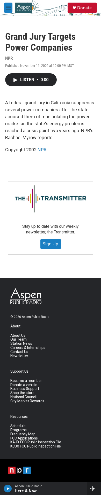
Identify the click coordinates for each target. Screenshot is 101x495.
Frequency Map (22, 434)
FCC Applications (24, 438)
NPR (42, 149)
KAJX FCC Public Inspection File (35, 442)
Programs (18, 430)
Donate (84, 7)
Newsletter (19, 356)
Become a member (26, 381)
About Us (17, 335)
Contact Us (19, 352)
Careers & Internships (27, 348)
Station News (21, 343)
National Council (23, 397)
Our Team (18, 339)
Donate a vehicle (23, 385)
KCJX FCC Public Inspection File (35, 446)
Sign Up (50, 244)
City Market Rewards (27, 401)
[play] (8, 488)
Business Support (24, 389)
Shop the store (22, 393)
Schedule (18, 426)
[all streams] (94, 488)
